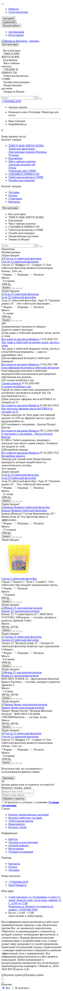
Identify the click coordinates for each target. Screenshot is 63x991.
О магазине (15, 198)
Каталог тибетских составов (25, 817)
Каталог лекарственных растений (28, 814)
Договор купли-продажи (23, 842)
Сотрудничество (18, 12)
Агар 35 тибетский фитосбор (18, 297)
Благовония (15, 158)
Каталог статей (17, 827)
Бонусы (13, 839)
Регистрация (15, 34)
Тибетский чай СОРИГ (22, 170)
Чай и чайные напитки (22, 161)
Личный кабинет (18, 845)
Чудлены (13, 155)
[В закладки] (17, 288)
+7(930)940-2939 (11, 101)
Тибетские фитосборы (21, 148)
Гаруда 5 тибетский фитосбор (19, 578)
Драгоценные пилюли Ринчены (27, 151)
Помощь (6, 857)
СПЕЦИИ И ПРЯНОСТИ (23, 174)
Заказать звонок (17, 107)
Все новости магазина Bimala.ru (20, 339)
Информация (9, 833)
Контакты (14, 201)
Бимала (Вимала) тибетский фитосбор (24, 510)
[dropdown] (2, 3)
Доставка (13, 192)
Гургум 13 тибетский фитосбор (20, 261)
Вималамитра (16, 824)
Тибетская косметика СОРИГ (26, 177)
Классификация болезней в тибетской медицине (30, 367)
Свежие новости (11, 383)
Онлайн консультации (21, 180)
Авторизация (16, 31)
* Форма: (6, 274)
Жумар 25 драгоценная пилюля (20, 675)
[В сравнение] (20, 288)
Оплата (12, 195)
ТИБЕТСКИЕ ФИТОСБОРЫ (26, 145)
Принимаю (8, 778)
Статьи (5, 808)
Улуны (12, 167)
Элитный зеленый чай (21, 164)
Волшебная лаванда (13, 455)
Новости (13, 8)
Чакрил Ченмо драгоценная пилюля (22, 707)
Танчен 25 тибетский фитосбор (20, 639)
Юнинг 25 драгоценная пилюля (20, 611)
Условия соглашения (20, 851)
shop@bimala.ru (17, 885)
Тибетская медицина (20, 820)
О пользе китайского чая (16, 386)
